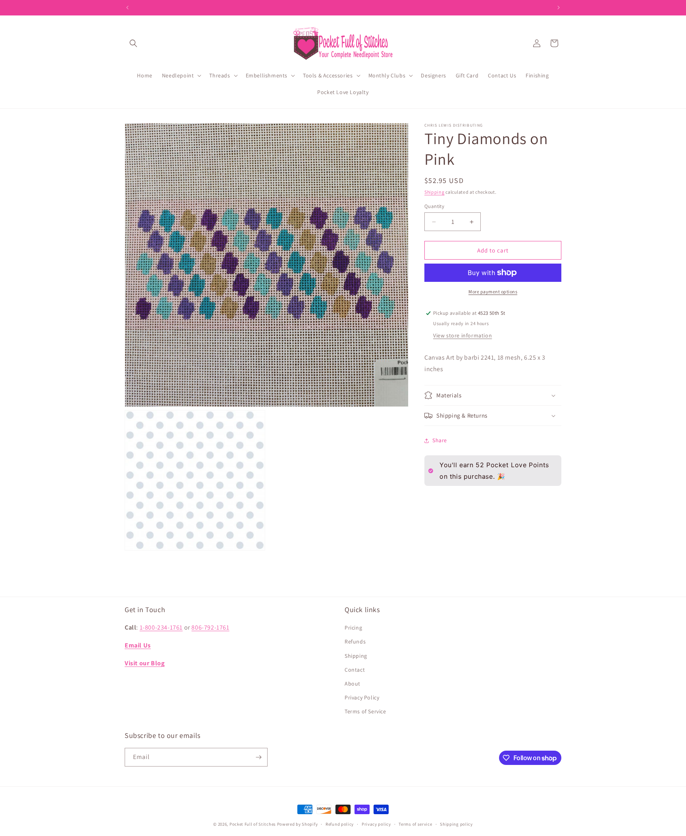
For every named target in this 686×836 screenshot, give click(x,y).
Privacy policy (376, 824)
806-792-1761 (210, 627)
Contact (355, 669)
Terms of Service (365, 711)
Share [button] (439, 440)
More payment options (492, 292)
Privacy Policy (362, 697)
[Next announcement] (558, 7)
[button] (133, 43)
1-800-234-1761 (161, 627)
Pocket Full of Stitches (252, 824)
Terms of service (415, 824)
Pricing (353, 627)
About (352, 683)
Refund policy (340, 824)
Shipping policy (456, 824)
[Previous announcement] (127, 7)
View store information (462, 335)
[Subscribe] (258, 757)
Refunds (355, 641)
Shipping (434, 192)
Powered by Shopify (297, 824)
